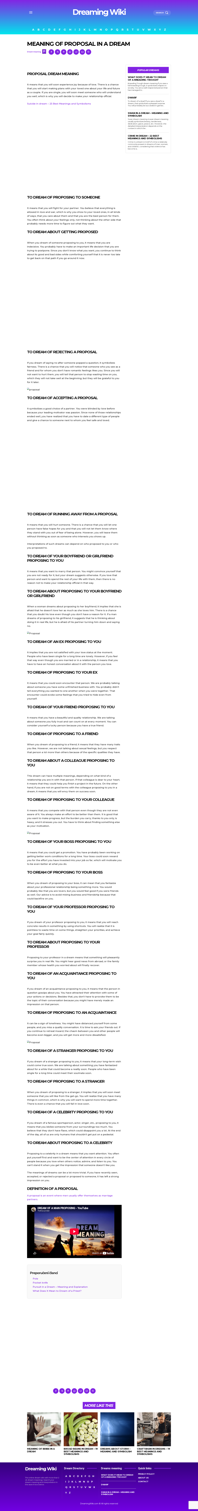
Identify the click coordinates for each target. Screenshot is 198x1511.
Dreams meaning (111, 1468)
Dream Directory (74, 1468)
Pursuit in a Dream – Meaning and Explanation (60, 1287)
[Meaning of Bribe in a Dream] (44, 1429)
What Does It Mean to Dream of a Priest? (57, 1291)
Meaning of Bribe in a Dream (41, 1450)
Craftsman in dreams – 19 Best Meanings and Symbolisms (153, 1451)
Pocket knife (40, 1282)
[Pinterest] (63, 52)
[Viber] (88, 52)
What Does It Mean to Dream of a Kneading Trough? (147, 78)
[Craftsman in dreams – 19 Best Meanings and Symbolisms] (154, 1429)
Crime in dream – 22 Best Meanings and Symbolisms (145, 137)
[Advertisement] (74, 149)
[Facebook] (51, 52)
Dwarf (132, 97)
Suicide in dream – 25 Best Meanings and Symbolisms (59, 103)
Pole (35, 1278)
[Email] (82, 52)
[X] (57, 52)
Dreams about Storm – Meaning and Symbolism (116, 1450)
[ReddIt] (76, 52)
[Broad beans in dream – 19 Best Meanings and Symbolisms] (81, 1429)
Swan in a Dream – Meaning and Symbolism (118, 1493)
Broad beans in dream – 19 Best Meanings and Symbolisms (81, 1451)
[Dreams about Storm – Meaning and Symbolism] (117, 1429)
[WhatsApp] (70, 52)
